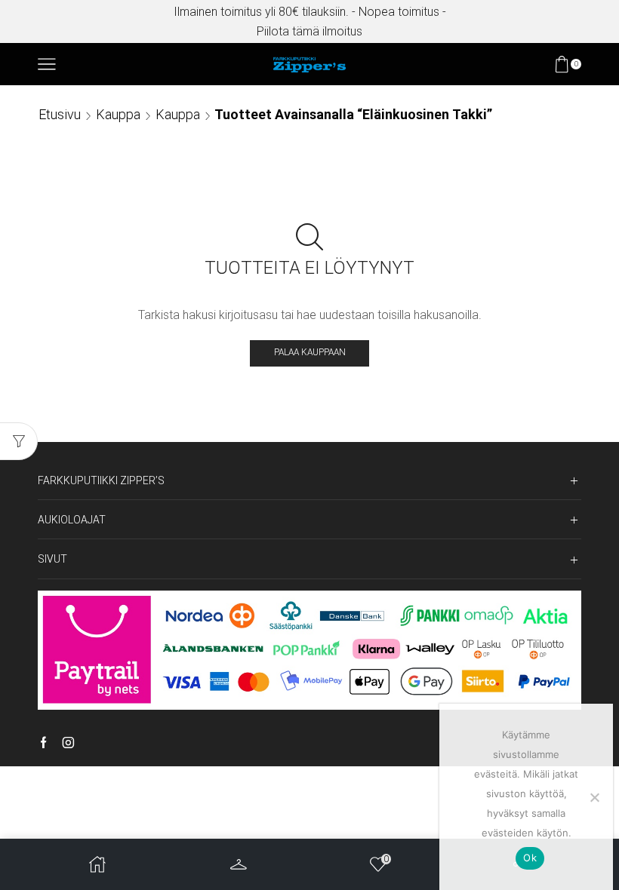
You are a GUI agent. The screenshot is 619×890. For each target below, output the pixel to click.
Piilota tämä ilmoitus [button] (309, 31)
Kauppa (118, 114)
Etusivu (59, 114)
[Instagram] (68, 743)
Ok (530, 858)
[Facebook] (43, 743)
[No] (594, 797)
